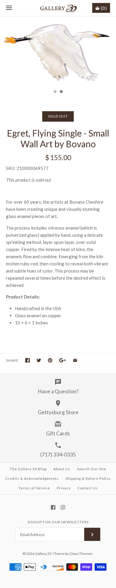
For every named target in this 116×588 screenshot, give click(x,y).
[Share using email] (75, 360)
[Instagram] (63, 507)
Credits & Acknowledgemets (32, 478)
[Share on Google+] (62, 360)
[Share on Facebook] (27, 360)
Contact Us (87, 488)
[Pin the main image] (50, 360)
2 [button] (61, 92)
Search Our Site (91, 469)
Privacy (63, 488)
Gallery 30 (43, 553)
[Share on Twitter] (39, 360)
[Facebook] (53, 507)
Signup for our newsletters (58, 522)
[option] (58, 51)
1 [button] (55, 92)
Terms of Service (34, 488)
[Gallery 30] (58, 8)
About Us (61, 469)
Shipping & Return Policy (88, 478)
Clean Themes (81, 553)
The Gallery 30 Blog (28, 469)
